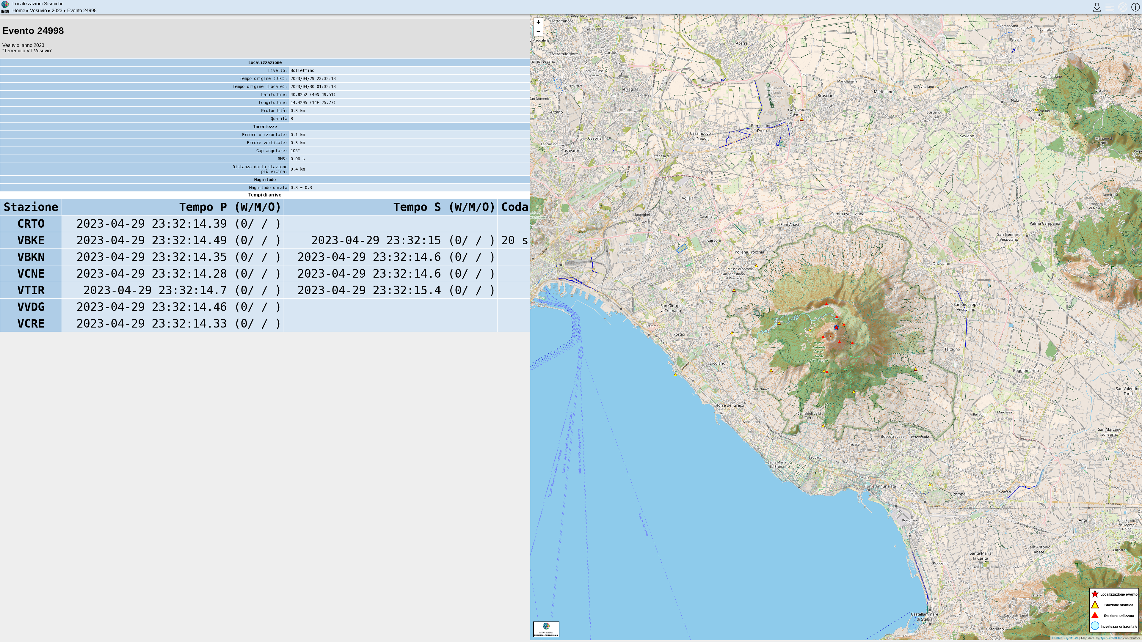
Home (18, 10)
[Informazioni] (1135, 7)
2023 (57, 10)
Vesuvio (38, 10)
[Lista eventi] (1109, 7)
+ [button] (538, 22)
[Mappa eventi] (1122, 7)
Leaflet (1057, 637)
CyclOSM (1071, 637)
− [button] (538, 31)
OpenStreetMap (1110, 637)
